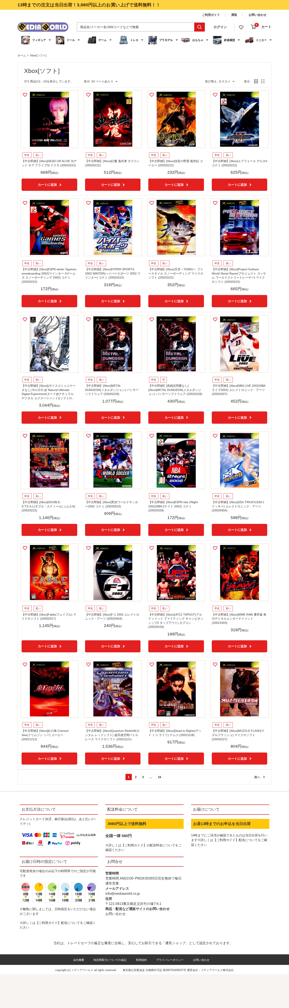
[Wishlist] (241, 26)
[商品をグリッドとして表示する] (256, 81)
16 (159, 777)
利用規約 (141, 960)
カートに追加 (47, 184)
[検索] (199, 27)
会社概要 (78, 960)
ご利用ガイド (211, 14)
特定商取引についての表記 (110, 960)
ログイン (220, 27)
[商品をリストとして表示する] (263, 81)
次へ (257, 777)
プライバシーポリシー (170, 960)
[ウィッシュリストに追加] (25, 94)
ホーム (22, 55)
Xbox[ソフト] (38, 55)
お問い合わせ (257, 14)
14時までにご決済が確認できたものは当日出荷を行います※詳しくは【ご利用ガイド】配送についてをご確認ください (229, 840)
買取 (234, 14)
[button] (36, 40)
